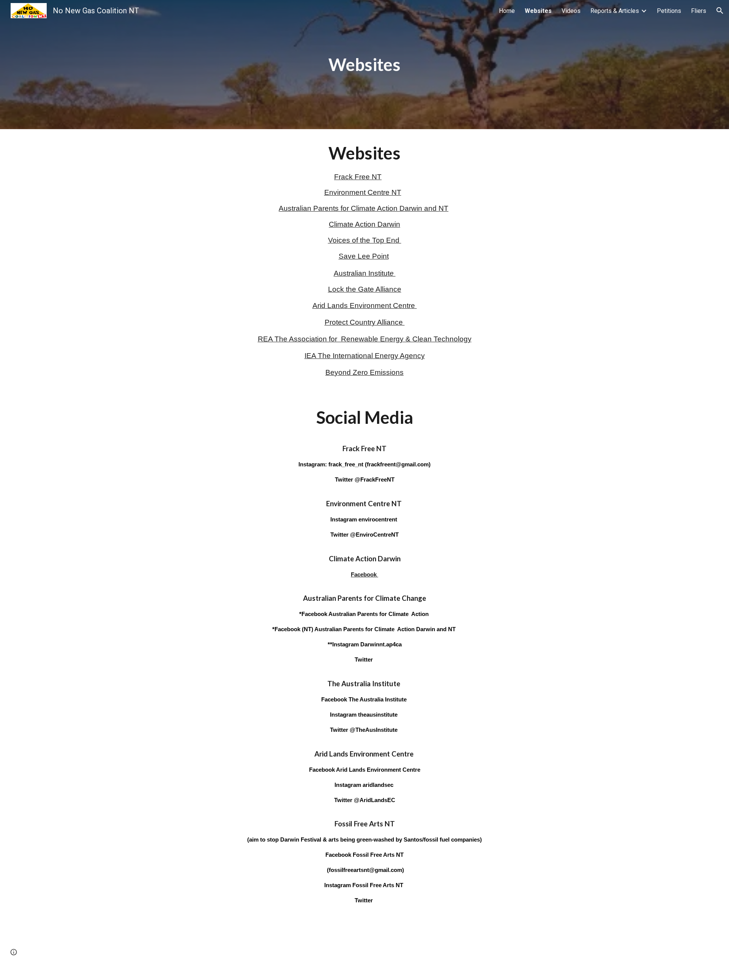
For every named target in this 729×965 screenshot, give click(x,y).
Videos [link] (571, 10)
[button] (720, 11)
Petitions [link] (669, 10)
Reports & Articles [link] (614, 10)
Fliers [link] (698, 10)
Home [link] (507, 10)
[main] (364, 65)
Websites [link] (538, 10)
